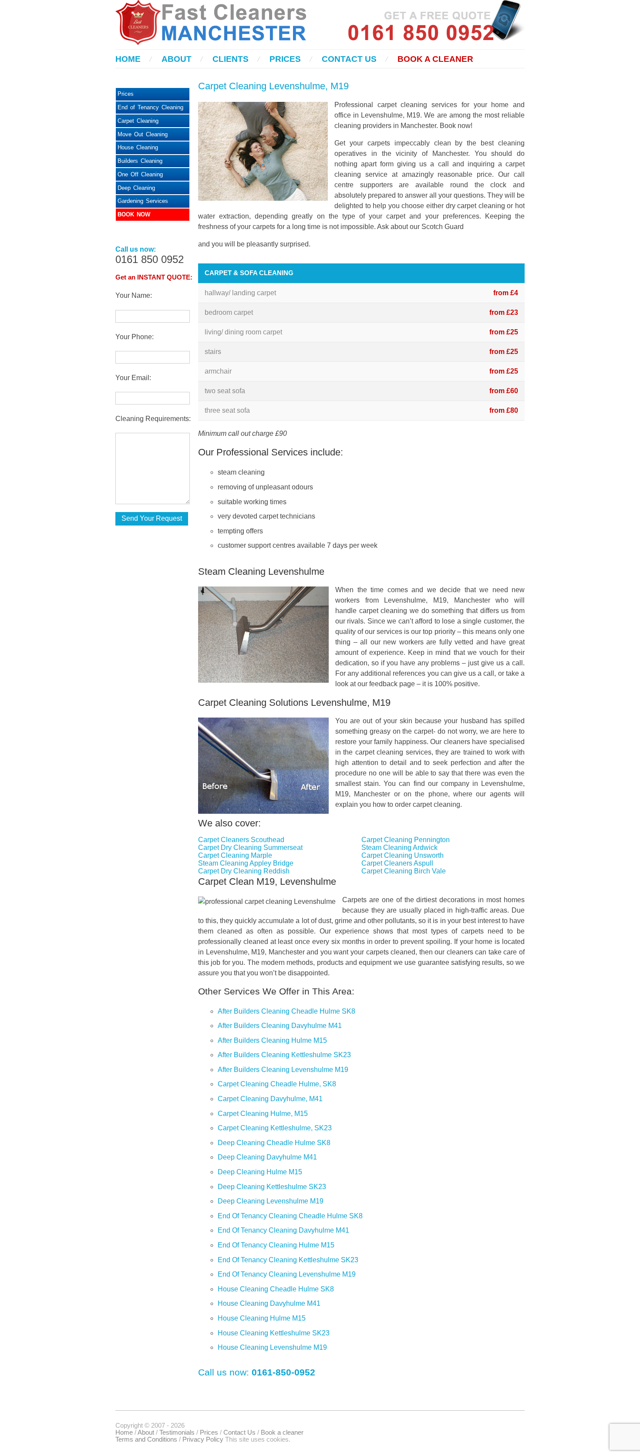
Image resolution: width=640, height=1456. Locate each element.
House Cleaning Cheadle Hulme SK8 (276, 1289)
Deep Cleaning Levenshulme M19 (270, 1201)
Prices (285, 59)
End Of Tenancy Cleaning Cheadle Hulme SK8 (290, 1216)
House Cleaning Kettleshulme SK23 (274, 1333)
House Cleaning (138, 147)
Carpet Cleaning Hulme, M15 (263, 1113)
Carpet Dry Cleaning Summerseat (250, 847)
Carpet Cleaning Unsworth (402, 855)
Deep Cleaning (136, 188)
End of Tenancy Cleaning (150, 107)
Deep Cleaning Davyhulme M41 (267, 1157)
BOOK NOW (134, 214)
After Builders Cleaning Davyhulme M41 (280, 1025)
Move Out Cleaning (143, 134)
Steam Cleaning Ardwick (399, 847)
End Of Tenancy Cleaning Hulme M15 (276, 1245)
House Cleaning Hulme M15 (262, 1318)
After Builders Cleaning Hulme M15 (272, 1040)
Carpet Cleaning (138, 121)
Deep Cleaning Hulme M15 (260, 1172)
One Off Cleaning (140, 174)
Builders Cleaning (140, 161)
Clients (230, 59)
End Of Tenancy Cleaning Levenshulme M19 (287, 1274)
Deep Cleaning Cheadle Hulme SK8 (274, 1142)
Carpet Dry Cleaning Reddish (244, 871)
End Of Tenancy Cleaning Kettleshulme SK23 (288, 1260)
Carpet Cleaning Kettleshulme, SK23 (275, 1128)
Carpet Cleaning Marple (235, 855)
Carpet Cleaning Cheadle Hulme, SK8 (277, 1084)
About (177, 59)
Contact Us (349, 59)
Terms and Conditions (146, 1439)
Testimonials (177, 1432)
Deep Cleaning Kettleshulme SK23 (272, 1186)
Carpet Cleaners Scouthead (241, 839)
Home (128, 59)
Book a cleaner (435, 59)
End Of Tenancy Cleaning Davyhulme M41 (283, 1230)
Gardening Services (143, 201)
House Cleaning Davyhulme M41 (269, 1303)
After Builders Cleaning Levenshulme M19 (283, 1069)
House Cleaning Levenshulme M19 (272, 1347)
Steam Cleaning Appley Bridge (245, 863)
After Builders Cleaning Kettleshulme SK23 (284, 1054)
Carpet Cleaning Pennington (405, 839)
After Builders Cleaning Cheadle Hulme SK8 (286, 1011)
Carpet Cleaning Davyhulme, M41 (270, 1098)
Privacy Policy (202, 1439)
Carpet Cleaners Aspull (397, 863)
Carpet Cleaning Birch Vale (403, 871)
